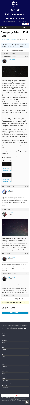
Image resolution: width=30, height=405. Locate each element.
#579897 (26, 187)
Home (3, 333)
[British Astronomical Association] (2, 27)
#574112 (26, 56)
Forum (3, 356)
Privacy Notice (5, 371)
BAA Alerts (4, 378)
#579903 (26, 274)
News (3, 347)
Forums (3, 39)
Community (4, 338)
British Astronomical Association (15, 14)
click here (23, 328)
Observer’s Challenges (7, 383)
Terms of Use (5, 387)
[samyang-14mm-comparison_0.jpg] (7, 164)
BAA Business (5, 380)
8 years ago (10, 46)
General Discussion (11, 39)
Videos (3, 354)
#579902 (26, 209)
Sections (4, 349)
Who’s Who (4, 376)
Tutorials (4, 352)
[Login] (24, 27)
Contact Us (4, 366)
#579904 (26, 254)
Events (3, 342)
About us (4, 335)
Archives (4, 359)
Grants (3, 369)
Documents (4, 340)
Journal (3, 345)
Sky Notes (4, 385)
